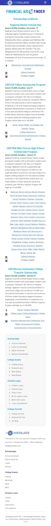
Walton (41, 249)
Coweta (42, 203)
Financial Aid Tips (18, 417)
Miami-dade (39, 228)
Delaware (22, 206)
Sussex (14, 249)
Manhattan (39, 65)
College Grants (17, 364)
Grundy (41, 213)
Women (8, 467)
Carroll (15, 199)
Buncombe (33, 196)
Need (7, 484)
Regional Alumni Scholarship (25, 25)
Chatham (31, 199)
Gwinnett (14, 217)
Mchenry (14, 228)
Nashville (34, 310)
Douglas (14, 210)
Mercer (31, 228)
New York (32, 235)
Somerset (31, 246)
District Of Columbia (35, 206)
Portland (28, 69)
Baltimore (14, 192)
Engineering (35, 321)
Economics (14, 136)
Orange (27, 239)
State (7, 501)
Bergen (34, 192)
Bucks (25, 196)
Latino (7, 463)
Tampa (31, 128)
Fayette (41, 210)
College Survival (18, 414)
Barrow (22, 192)
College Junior (16, 313)
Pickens (25, 242)
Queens (32, 242)
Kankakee (27, 221)
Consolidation (10, 508)
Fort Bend (22, 213)
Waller (35, 249)
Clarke (19, 203)
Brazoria (41, 192)
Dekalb (15, 206)
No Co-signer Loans (19, 396)
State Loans (16, 393)
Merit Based (16, 372)
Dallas (26, 125)
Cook (36, 203)
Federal (8, 477)
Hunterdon (40, 217)
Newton (40, 235)
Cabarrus (41, 196)
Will (34, 253)
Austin (15, 125)
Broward (19, 196)
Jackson (27, 310)
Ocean (13, 239)
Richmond (39, 242)
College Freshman (28, 72)
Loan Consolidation (19, 403)
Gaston (35, 213)
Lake (16, 224)
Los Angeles (34, 125)
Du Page (21, 210)
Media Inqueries (24, 519)
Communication (20, 328)
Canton (20, 310)
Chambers (22, 199)
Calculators (9, 505)
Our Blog (15, 421)
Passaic (33, 239)
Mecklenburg (23, 228)
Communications (34, 328)
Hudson (32, 217)
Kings (40, 221)
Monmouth (26, 231)
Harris (21, 217)
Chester (13, 203)
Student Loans (17, 385)
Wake (30, 249)
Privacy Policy (13, 519)
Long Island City (28, 65)
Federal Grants (17, 368)
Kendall (34, 221)
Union (20, 249)
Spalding (39, 246)
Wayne (29, 253)
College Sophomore (28, 132)
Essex (34, 210)
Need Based (16, 375)
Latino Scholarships (19, 347)
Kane (21, 221)
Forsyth (14, 213)
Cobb (31, 203)
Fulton (28, 213)
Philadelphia (16, 242)
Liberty (21, 224)
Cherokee (39, 199)
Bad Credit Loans (18, 400)
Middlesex (17, 231)
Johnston (14, 221)
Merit (7, 487)
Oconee (20, 239)
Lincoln (27, 224)
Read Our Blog (36, 519)
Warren (23, 253)
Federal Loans (17, 389)
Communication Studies (30, 324)
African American (18, 343)
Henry (26, 217)
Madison (34, 224)
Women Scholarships (20, 354)
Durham (29, 210)
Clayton (26, 203)
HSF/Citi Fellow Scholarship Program (25, 84)
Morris (25, 235)
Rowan (23, 246)
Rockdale (16, 246)
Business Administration (29, 136)
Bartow (28, 192)
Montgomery (37, 231)
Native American (18, 350)
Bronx (12, 196)
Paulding (40, 239)
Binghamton (16, 65)
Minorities (9, 480)
